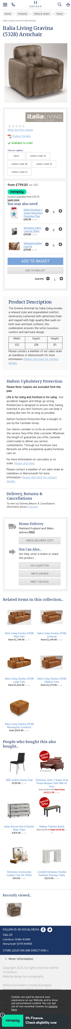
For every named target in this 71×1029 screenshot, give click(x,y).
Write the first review (20, 130)
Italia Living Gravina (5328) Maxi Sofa (19, 635)
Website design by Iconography (23, 976)
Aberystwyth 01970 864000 (17, 943)
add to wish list (35, 270)
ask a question (39, 565)
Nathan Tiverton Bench (51, 826)
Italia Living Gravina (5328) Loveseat (51, 635)
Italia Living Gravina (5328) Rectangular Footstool (19, 725)
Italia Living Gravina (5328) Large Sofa (19, 680)
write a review (39, 573)
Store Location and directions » (25, 950)
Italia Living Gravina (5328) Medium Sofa (51, 680)
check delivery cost (40, 540)
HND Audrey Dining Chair (19, 780)
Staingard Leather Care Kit (33, 245)
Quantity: (39, 278)
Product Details (21, 136)
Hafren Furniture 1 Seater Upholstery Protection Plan (33, 213)
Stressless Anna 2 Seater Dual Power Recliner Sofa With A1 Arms (52, 783)
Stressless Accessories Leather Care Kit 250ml (19, 873)
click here (33, 506)
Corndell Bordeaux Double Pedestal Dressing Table (51, 873)
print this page (39, 581)
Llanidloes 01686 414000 (16, 939)
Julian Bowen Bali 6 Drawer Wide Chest (19, 828)
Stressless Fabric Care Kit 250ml (32, 229)
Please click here (24, 463)
